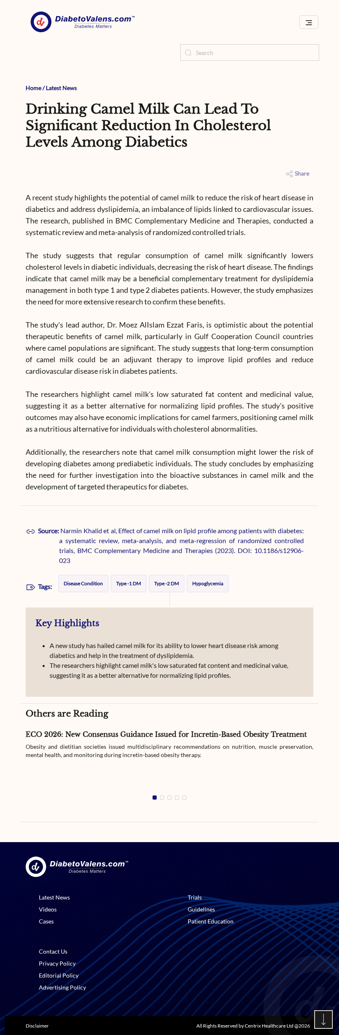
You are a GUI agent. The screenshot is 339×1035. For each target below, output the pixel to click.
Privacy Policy (57, 963)
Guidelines (201, 909)
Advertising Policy (62, 987)
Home (33, 87)
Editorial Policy (59, 975)
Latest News (61, 87)
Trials (195, 897)
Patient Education (211, 921)
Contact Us (53, 951)
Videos (48, 909)
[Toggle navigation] (308, 22)
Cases (46, 921)
